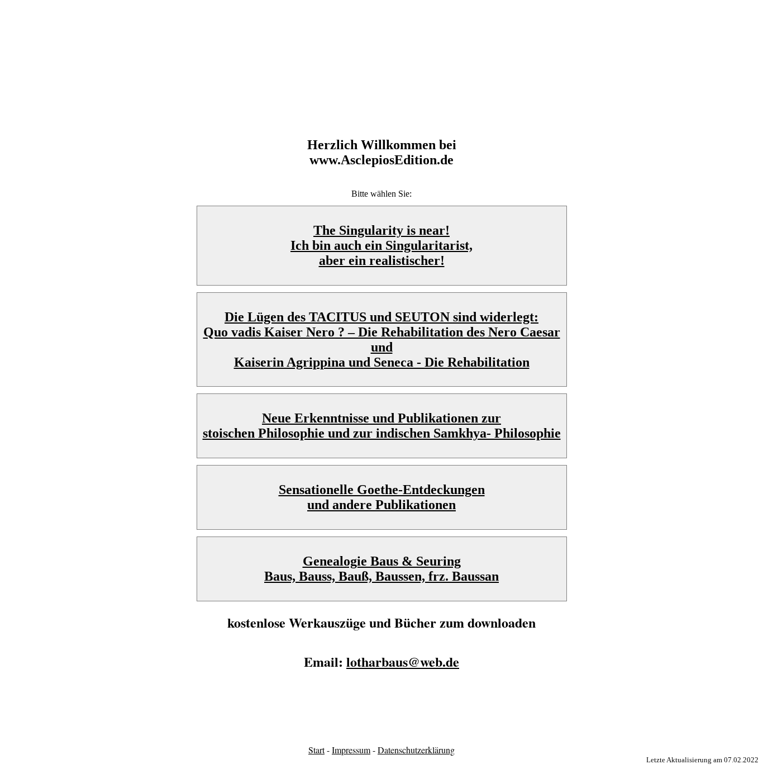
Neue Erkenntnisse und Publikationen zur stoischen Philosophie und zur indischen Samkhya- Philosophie (382, 425)
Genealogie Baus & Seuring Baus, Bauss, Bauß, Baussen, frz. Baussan (381, 568)
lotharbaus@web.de (402, 661)
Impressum (351, 750)
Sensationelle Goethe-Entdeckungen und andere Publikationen (382, 497)
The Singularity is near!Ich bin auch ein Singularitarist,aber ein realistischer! (381, 245)
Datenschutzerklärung (416, 750)
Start (316, 750)
